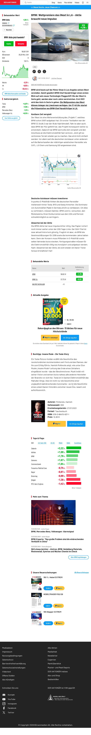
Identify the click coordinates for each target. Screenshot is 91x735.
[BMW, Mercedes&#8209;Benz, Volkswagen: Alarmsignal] (60, 512)
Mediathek (52, 651)
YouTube (11, 699)
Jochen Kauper (56, 78)
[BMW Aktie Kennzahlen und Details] (15, 71)
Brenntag (34, 476)
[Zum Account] (59, 2)
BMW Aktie (6, 20)
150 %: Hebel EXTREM (53, 577)
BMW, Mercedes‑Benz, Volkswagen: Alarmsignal (52, 531)
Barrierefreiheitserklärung (14, 663)
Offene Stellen (8, 675)
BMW (35, 67)
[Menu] (88, 2)
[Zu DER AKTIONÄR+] (68, 2)
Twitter (11, 712)
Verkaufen (21, 44)
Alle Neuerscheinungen (81, 572)
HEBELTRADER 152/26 (53, 594)
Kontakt (11, 694)
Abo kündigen (8, 679)
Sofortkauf (54, 338)
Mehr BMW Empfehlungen (78, 557)
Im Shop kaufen (70, 337)
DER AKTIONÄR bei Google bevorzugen (44, 85)
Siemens (34, 460)
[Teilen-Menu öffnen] (34, 71)
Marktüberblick (54, 663)
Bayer (33, 472)
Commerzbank (36, 464)
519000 (4, 23)
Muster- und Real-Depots (59, 667)
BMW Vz (35, 279)
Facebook (12, 708)
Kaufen (9, 44)
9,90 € (48, 606)
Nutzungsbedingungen (12, 655)
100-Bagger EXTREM (52, 612)
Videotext (6, 671)
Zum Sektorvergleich (11, 118)
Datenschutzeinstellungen (13, 667)
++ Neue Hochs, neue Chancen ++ (45, 7)
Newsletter (52, 655)
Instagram (12, 703)
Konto (85, 343)
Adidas (33, 452)
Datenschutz (7, 659)
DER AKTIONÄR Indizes (58, 671)
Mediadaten (7, 648)
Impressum (7, 651)
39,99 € (48, 588)
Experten (52, 659)
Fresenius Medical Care (39, 468)
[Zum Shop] (53, 2)
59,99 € (48, 623)
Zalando (33, 448)
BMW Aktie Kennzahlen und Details (15, 94)
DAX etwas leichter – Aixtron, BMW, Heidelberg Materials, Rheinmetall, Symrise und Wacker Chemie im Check (56, 550)
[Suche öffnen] (25, 2)
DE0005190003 (7, 25)
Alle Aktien (52, 648)
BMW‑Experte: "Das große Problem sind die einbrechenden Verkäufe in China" (57, 540)
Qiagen (33, 480)
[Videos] (77, 2)
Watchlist (9, 30)
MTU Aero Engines (37, 484)
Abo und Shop (54, 675)
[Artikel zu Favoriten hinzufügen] (44, 71)
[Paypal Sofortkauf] (57, 424)
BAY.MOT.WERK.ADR (38, 284)
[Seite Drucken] (39, 71)
